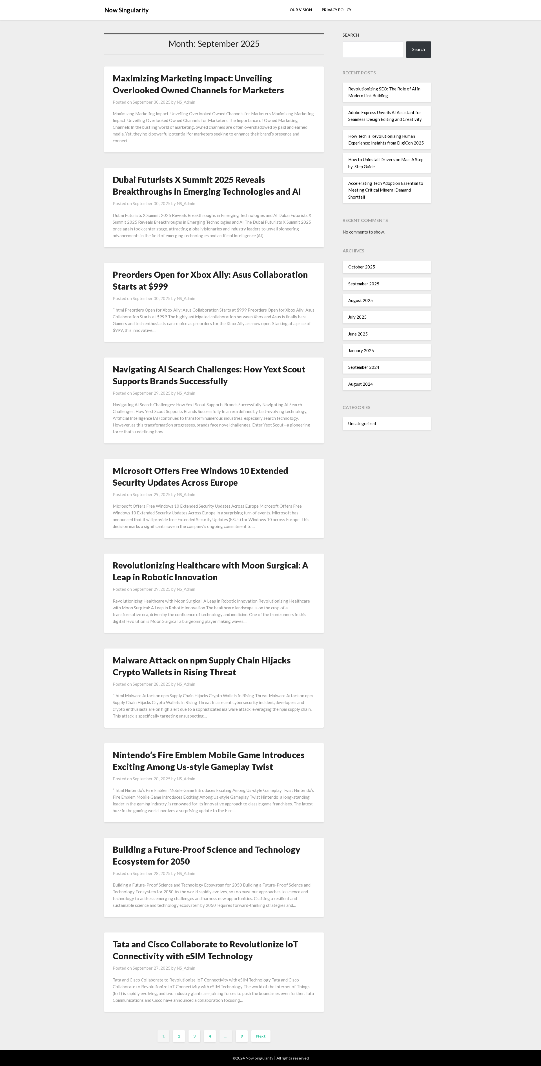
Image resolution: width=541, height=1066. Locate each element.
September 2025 (363, 283)
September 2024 (363, 367)
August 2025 (360, 300)
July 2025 (357, 316)
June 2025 (358, 333)
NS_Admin (186, 102)
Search (351, 34)
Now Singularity (126, 10)
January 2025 (361, 350)
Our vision (301, 10)
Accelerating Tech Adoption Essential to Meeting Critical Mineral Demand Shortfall (385, 190)
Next (261, 1036)
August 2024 (360, 384)
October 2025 (361, 266)
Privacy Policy (336, 10)
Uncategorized (362, 423)
